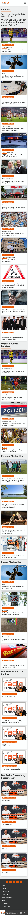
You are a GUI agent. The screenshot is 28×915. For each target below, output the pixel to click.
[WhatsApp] (7, 882)
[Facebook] (10, 882)
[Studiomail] (17, 882)
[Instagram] (14, 882)
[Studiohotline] (21, 882)
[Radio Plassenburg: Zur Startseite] (12, 2)
